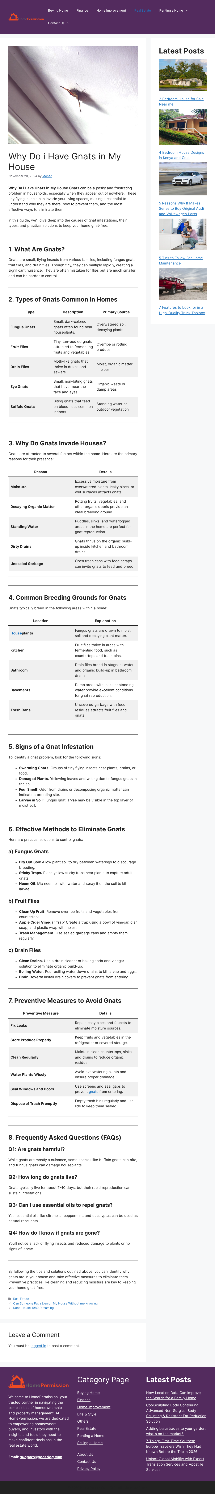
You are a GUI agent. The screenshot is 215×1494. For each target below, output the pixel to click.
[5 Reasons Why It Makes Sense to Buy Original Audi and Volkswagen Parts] (183, 179)
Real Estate (142, 10)
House (16, 633)
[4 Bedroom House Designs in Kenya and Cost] (183, 127)
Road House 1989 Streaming (33, 1308)
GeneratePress (136, 1487)
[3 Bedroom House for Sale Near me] (183, 76)
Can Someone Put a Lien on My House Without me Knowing (55, 1303)
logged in (38, 1346)
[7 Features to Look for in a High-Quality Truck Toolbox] (183, 284)
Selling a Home (90, 1443)
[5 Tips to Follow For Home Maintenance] (183, 235)
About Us (85, 1454)
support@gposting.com (41, 1457)
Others (83, 1421)
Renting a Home (171, 10)
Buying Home (58, 10)
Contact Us (56, 23)
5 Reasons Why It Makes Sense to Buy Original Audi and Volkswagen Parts (181, 208)
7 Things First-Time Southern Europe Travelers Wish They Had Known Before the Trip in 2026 (173, 1446)
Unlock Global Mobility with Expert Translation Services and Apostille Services (175, 1464)
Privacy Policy (88, 1469)
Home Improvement (111, 10)
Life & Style (86, 1414)
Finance (82, 10)
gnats (93, 1091)
